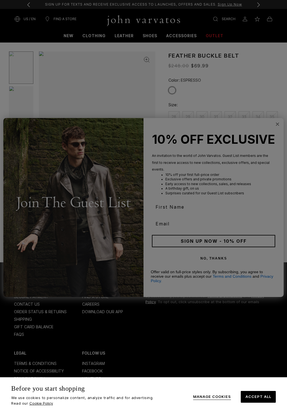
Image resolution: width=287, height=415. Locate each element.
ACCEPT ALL (258, 396)
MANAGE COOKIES (212, 397)
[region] (143, 396)
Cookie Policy (41, 403)
